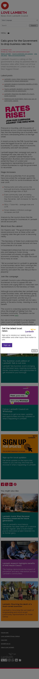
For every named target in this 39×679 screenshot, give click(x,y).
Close (34, 351)
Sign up (7, 345)
